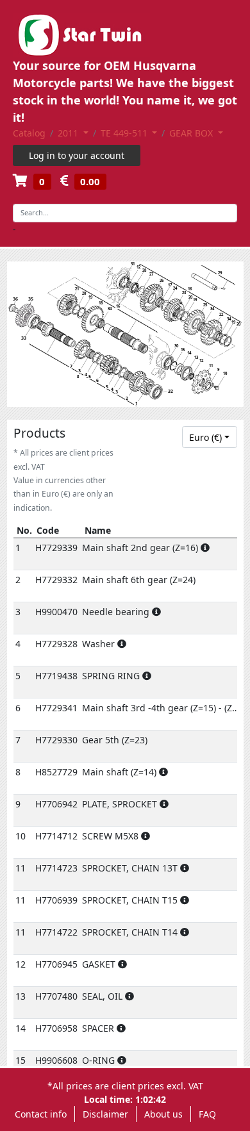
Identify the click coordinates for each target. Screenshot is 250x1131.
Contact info (41, 1114)
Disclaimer (105, 1114)
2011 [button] (69, 133)
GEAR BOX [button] (192, 133)
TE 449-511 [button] (125, 133)
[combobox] (209, 437)
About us (163, 1114)
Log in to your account (76, 155)
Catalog (29, 133)
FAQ (207, 1114)
